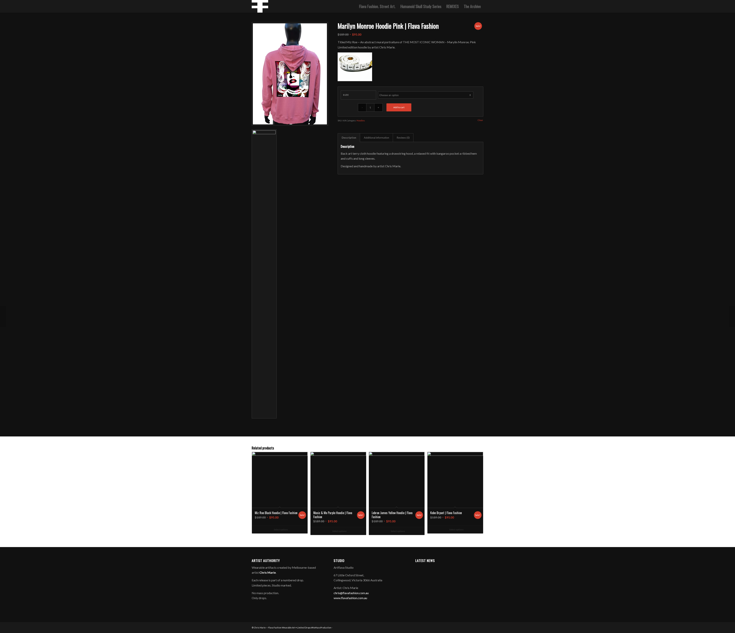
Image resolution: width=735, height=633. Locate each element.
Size (346, 95)
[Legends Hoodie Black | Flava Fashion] (732, 316)
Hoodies (361, 120)
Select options (281, 529)
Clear (480, 120)
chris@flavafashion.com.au (351, 593)
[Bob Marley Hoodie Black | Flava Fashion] (3, 316)
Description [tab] (349, 137)
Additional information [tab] (376, 137)
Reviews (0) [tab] (403, 137)
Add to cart (398, 107)
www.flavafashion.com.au (350, 598)
